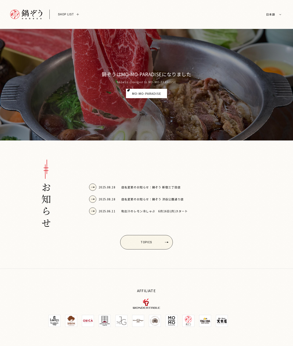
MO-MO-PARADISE (146, 93)
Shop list (66, 14)
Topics (146, 242)
